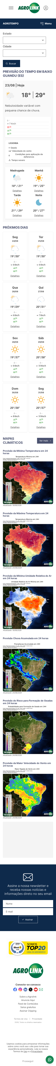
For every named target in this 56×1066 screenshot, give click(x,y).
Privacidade (37, 1019)
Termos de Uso (21, 1019)
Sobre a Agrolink (28, 996)
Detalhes (17, 191)
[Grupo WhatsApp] (50, 1060)
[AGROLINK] (29, 7)
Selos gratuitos (28, 1007)
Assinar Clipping (28, 1010)
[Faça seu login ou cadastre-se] (45, 8)
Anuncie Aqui (28, 1000)
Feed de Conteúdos (28, 1003)
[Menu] (11, 8)
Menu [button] (48, 23)
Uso (25, 1051)
